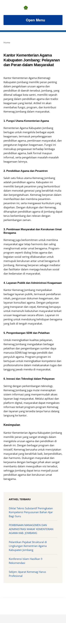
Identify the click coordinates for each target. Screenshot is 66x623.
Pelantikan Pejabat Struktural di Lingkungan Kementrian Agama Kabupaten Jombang (28, 546)
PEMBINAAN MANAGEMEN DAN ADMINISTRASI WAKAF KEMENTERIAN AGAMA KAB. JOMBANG (31, 529)
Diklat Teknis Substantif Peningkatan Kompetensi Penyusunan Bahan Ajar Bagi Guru (31, 512)
